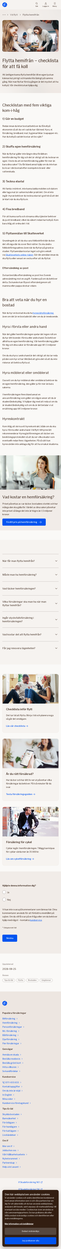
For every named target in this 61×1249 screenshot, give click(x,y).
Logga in (45, 6)
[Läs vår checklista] (30, 689)
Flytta (20, 980)
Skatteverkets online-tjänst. (19, 254)
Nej (9, 899)
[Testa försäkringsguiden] (30, 753)
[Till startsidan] (4, 4)
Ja (8, 892)
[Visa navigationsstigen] (4, 15)
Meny (55, 6)
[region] (30, 1218)
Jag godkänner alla (30, 1240)
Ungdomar (46, 980)
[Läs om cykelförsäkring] (30, 821)
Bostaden (32, 980)
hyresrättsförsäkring (43, 313)
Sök (36, 6)
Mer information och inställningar (19, 1224)
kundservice (36, 920)
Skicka (9, 938)
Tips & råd (8, 980)
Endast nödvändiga (30, 1231)
